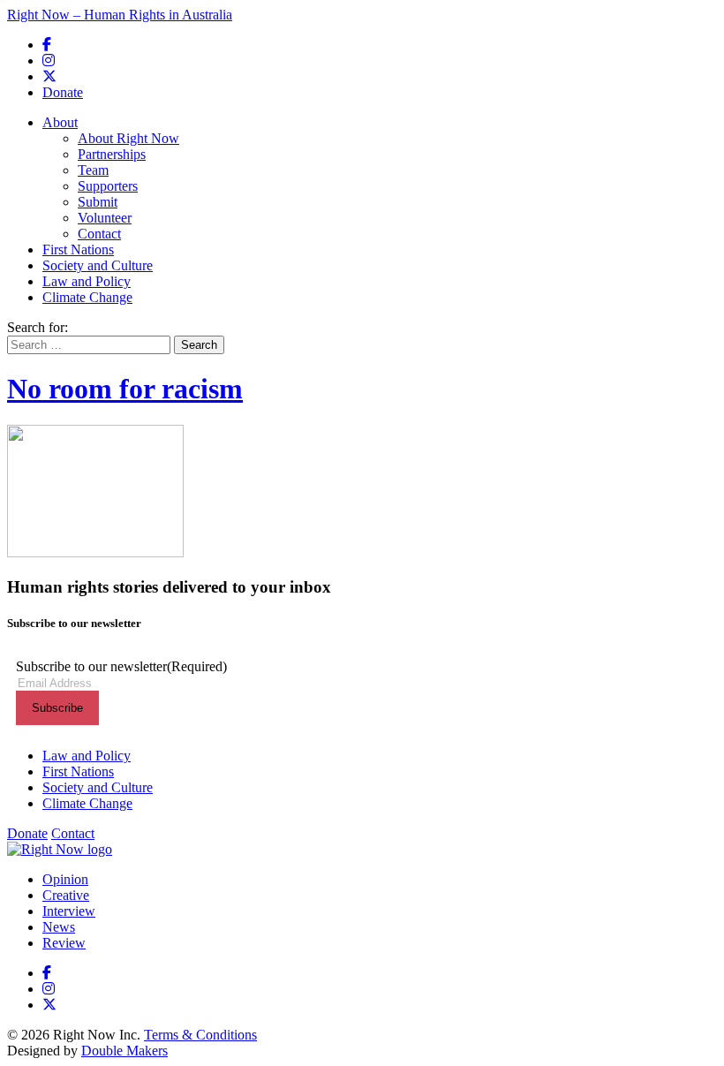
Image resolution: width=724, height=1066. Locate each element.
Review (64, 942)
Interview (68, 911)
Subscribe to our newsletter (121, 666)
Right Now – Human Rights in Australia (119, 14)
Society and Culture (97, 265)
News (58, 926)
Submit (97, 201)
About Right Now (128, 138)
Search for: (37, 327)
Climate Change (87, 297)
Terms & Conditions (200, 1034)
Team (93, 170)
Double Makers (124, 1050)
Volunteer (105, 217)
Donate (62, 92)
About (60, 122)
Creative (65, 895)
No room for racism (125, 388)
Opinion (65, 879)
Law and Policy (86, 281)
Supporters (108, 185)
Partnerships (112, 154)
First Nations (78, 249)
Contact (99, 233)
